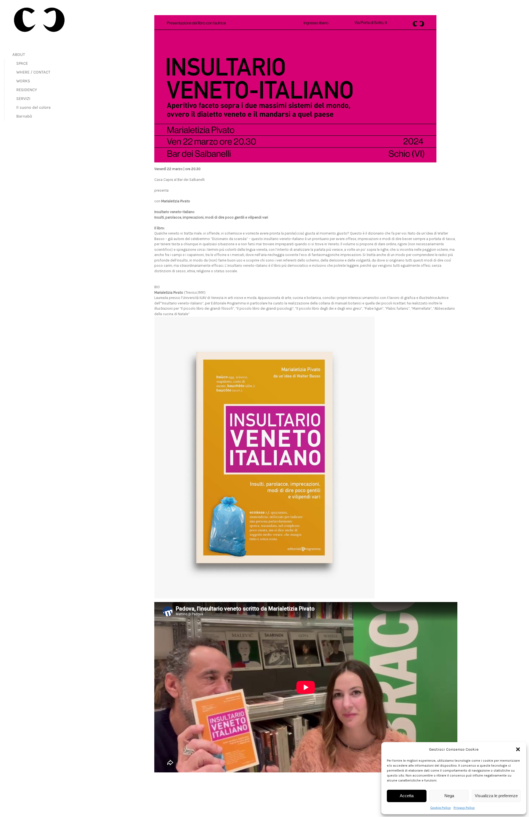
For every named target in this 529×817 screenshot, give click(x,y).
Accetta (407, 795)
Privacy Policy (464, 808)
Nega (449, 795)
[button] (518, 749)
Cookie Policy (440, 808)
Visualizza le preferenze (496, 795)
